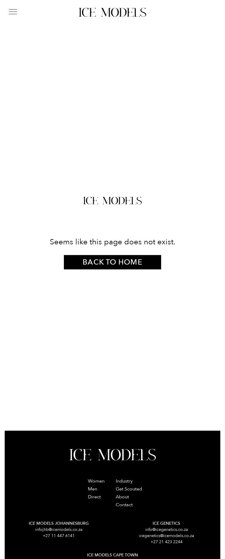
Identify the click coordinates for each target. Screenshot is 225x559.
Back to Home (112, 262)
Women (96, 481)
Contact (124, 504)
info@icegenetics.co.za (166, 529)
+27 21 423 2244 (167, 542)
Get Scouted (129, 489)
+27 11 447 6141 (59, 535)
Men (92, 489)
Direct (94, 497)
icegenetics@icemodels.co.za (166, 535)
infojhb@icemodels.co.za (58, 529)
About (122, 497)
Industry (124, 481)
